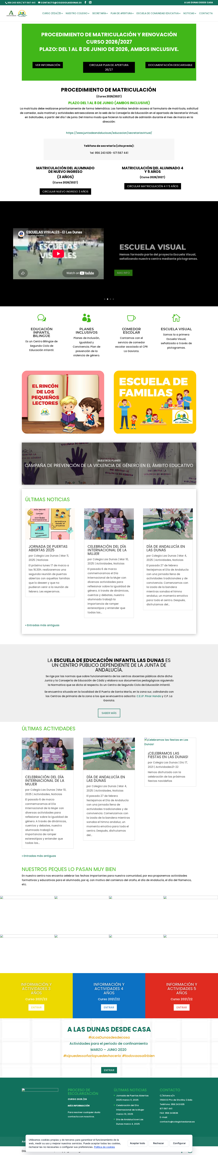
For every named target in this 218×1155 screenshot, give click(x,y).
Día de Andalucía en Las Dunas (165, 548)
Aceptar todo (137, 1143)
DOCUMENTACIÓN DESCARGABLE (170, 65)
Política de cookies (104, 1146)
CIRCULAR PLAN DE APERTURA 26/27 (109, 67)
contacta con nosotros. (81, 1116)
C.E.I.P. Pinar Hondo (149, 696)
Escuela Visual (152, 243)
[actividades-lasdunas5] (27, 937)
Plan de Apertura (121, 13)
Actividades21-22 (167, 767)
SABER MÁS (109, 713)
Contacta (206, 13)
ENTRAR (36, 1007)
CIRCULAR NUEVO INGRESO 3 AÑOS (65, 191)
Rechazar (158, 1143)
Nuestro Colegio (77, 13)
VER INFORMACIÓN (47, 65)
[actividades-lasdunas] (27, 898)
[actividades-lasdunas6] (191, 937)
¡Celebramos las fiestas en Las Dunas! (168, 755)
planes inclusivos (87, 330)
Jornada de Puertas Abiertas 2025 (48, 548)
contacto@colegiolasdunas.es (177, 1121)
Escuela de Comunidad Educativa (158, 13)
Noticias (188, 13)
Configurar (179, 1143)
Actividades (104, 563)
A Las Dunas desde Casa (198, 3)
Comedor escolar (131, 330)
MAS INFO (123, 269)
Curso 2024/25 (51, 13)
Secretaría (99, 13)
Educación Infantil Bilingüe (41, 332)
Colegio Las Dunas (46, 555)
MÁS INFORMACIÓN (79, 1105)
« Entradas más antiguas (42, 625)
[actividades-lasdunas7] (81, 937)
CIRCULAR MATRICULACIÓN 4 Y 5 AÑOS (152, 186)
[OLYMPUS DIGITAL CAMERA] (81, 898)
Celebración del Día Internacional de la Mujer (107, 550)
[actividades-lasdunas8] (136, 937)
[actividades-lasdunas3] (136, 898)
